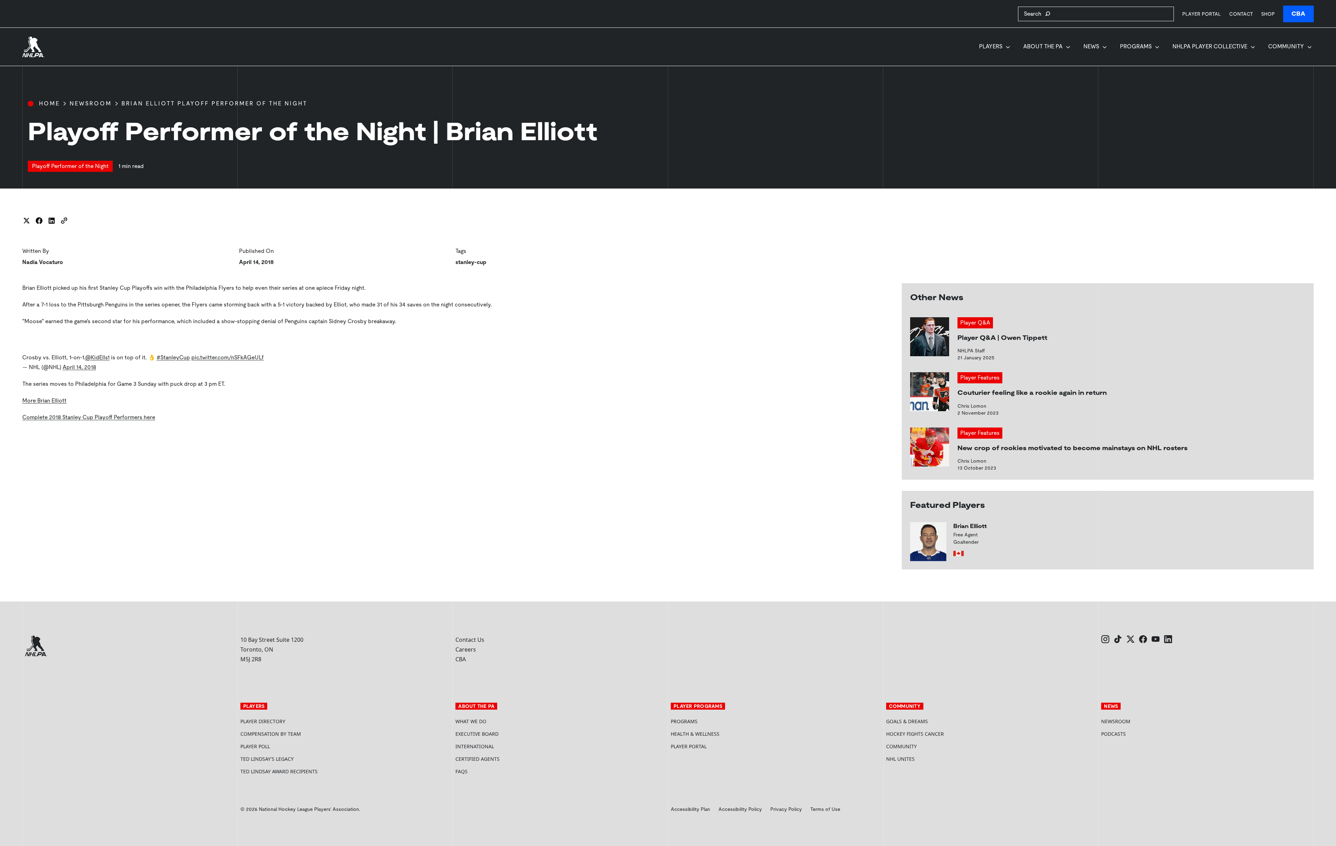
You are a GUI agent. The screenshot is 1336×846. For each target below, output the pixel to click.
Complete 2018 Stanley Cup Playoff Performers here (88, 417)
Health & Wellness (695, 734)
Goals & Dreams (907, 721)
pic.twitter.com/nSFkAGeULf (227, 357)
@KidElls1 (97, 357)
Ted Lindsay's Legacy (267, 759)
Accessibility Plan (690, 809)
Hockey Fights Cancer (915, 734)
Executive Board (477, 734)
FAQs (461, 771)
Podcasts (1113, 734)
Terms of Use (825, 809)
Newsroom (91, 103)
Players (990, 46)
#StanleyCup (173, 357)
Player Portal (1201, 14)
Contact (1241, 14)
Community (1286, 46)
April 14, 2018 (79, 367)
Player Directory (262, 721)
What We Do (470, 721)
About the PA (1043, 46)
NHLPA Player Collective (1209, 46)
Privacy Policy (786, 809)
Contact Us (469, 640)
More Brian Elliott (44, 400)
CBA (1298, 13)
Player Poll (255, 746)
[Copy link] (64, 220)
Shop (1268, 14)
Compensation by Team (270, 734)
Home (49, 103)
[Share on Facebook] (39, 220)
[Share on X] (26, 220)
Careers (465, 649)
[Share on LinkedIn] (51, 220)
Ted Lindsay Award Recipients (279, 771)
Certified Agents (477, 759)
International (474, 746)
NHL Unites (926, 759)
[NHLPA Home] (33, 47)
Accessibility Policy (740, 809)
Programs (1136, 46)
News (1091, 46)
